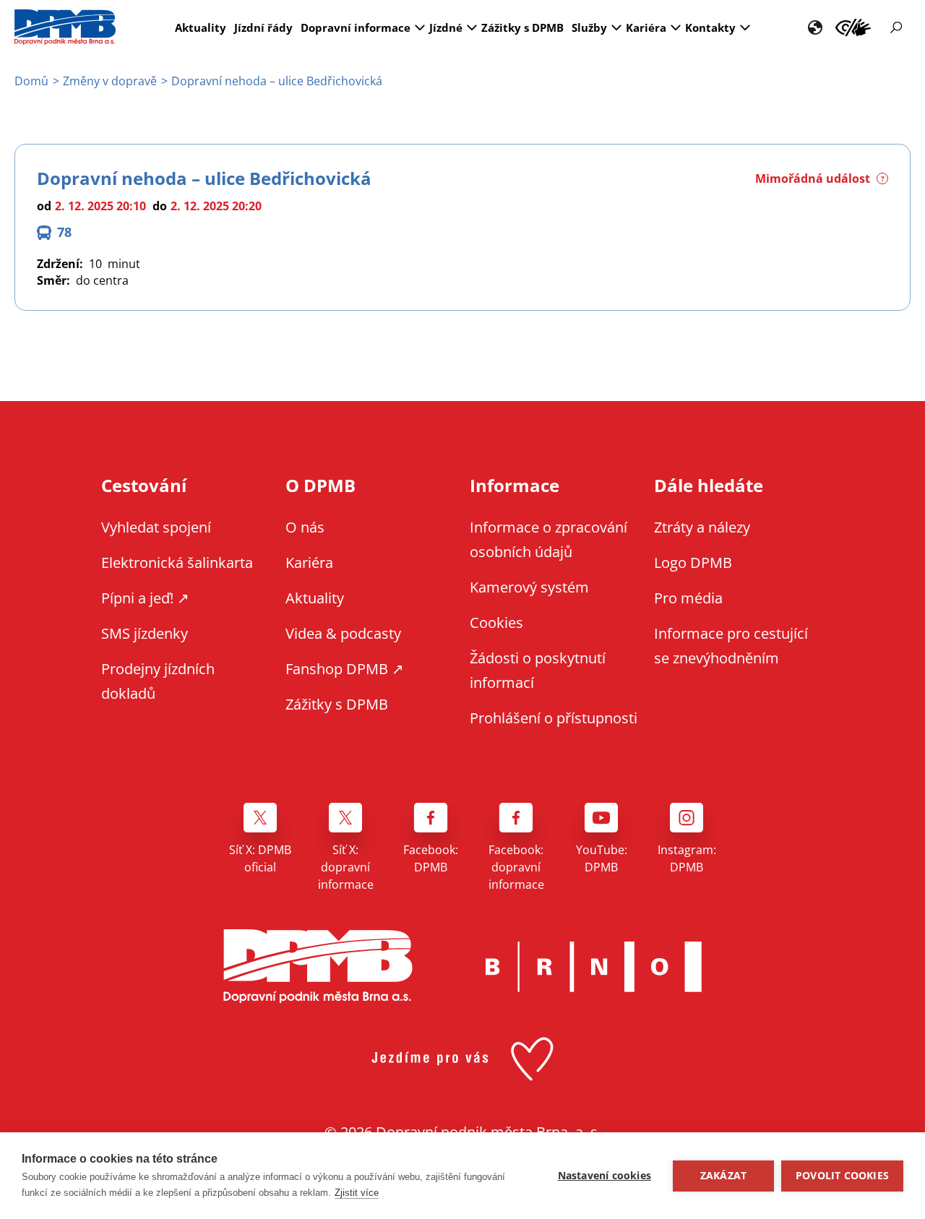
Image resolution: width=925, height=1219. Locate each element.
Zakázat (723, 1175)
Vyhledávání (896, 27)
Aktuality (200, 27)
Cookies (496, 622)
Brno (593, 967)
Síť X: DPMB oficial (260, 858)
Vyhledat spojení (156, 527)
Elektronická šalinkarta (177, 562)
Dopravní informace (355, 27)
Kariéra (646, 27)
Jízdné (445, 27)
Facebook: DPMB (430, 858)
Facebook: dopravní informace (516, 867)
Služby (589, 27)
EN (815, 27)
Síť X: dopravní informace (346, 867)
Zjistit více (357, 1192)
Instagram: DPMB (687, 858)
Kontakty (710, 27)
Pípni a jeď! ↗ (145, 598)
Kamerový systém (529, 587)
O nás (304, 527)
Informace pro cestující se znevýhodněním (853, 27)
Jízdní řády (263, 27)
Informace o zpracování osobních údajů (548, 539)
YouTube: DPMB (601, 858)
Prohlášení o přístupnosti (553, 718)
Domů (31, 81)
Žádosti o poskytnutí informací (538, 670)
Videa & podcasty (343, 633)
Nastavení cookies (604, 1175)
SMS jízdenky (144, 633)
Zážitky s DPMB (522, 27)
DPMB (318, 966)
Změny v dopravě (110, 81)
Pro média (688, 598)
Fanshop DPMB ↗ (344, 669)
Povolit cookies (842, 1175)
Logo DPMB (693, 562)
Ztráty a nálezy (702, 527)
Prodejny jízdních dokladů (158, 681)
